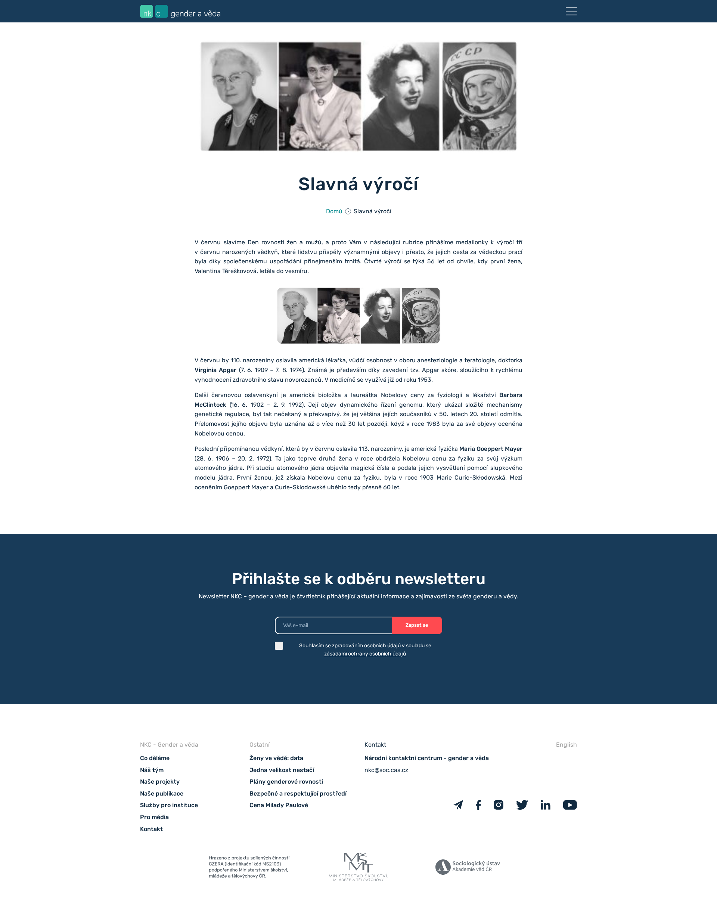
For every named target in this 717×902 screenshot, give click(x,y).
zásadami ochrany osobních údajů (365, 654)
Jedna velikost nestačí (281, 770)
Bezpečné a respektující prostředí (298, 793)
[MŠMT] (249, 868)
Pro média (154, 817)
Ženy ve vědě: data (276, 758)
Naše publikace (161, 793)
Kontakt (151, 829)
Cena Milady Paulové (278, 805)
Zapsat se (417, 625)
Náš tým (152, 770)
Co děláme (155, 758)
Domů (334, 211)
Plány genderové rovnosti (286, 781)
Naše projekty (160, 781)
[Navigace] (571, 11)
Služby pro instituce (169, 805)
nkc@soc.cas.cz (386, 770)
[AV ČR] (467, 868)
